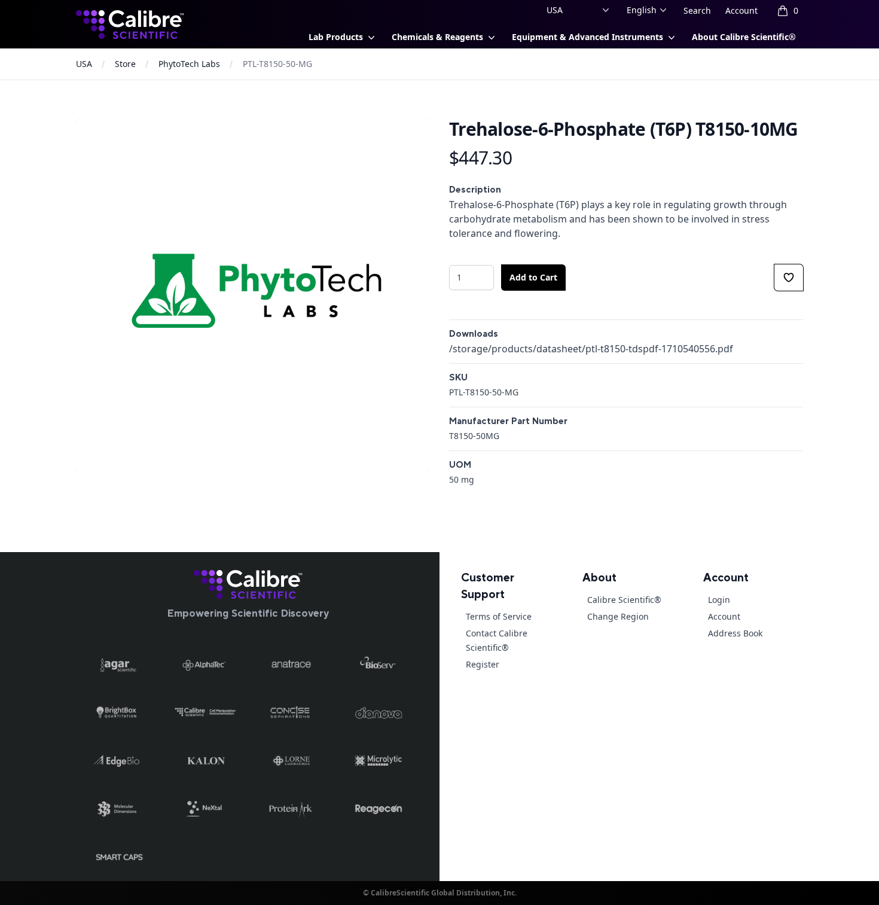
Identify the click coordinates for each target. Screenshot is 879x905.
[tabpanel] (253, 295)
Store (125, 63)
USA (84, 63)
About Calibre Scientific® (744, 36)
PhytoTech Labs (189, 63)
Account (741, 10)
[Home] (248, 584)
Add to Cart (533, 277)
